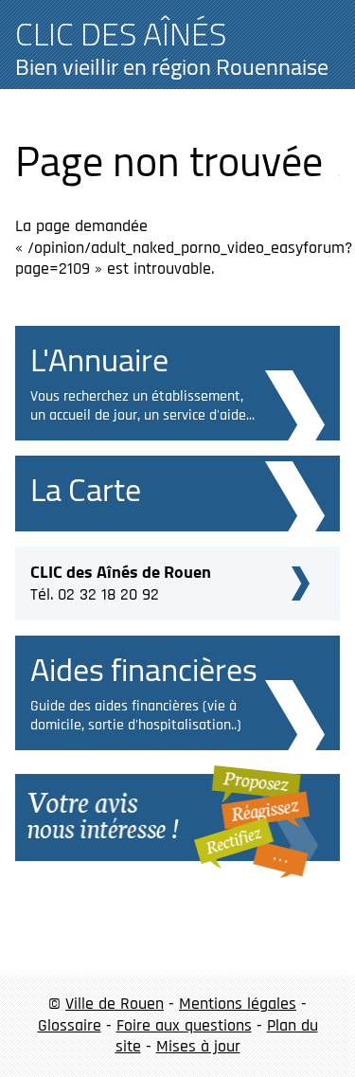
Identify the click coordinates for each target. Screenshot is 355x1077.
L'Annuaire (99, 359)
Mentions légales (237, 1003)
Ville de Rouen (114, 1003)
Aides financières (143, 669)
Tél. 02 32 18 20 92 (120, 580)
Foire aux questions (184, 1025)
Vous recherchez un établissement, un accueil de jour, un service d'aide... (142, 405)
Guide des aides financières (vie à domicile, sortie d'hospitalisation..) (135, 715)
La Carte (85, 489)
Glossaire (69, 1025)
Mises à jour (198, 1046)
